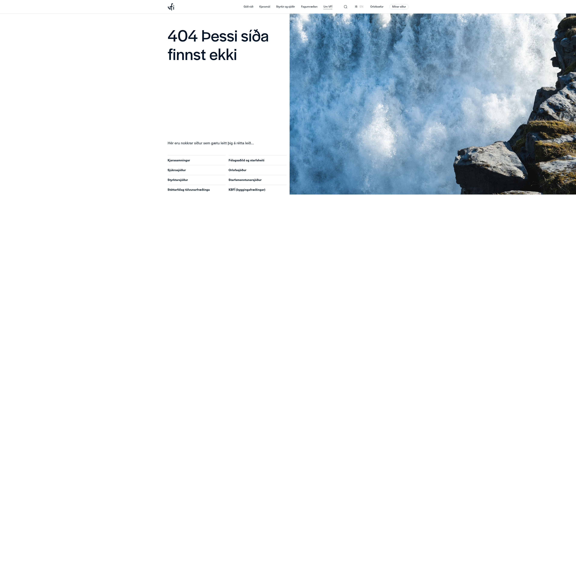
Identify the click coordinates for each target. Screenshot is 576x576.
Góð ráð (248, 7)
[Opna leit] (345, 7)
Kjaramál (264, 7)
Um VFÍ (327, 7)
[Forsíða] (201, 6)
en (361, 7)
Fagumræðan (309, 7)
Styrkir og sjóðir (285, 7)
